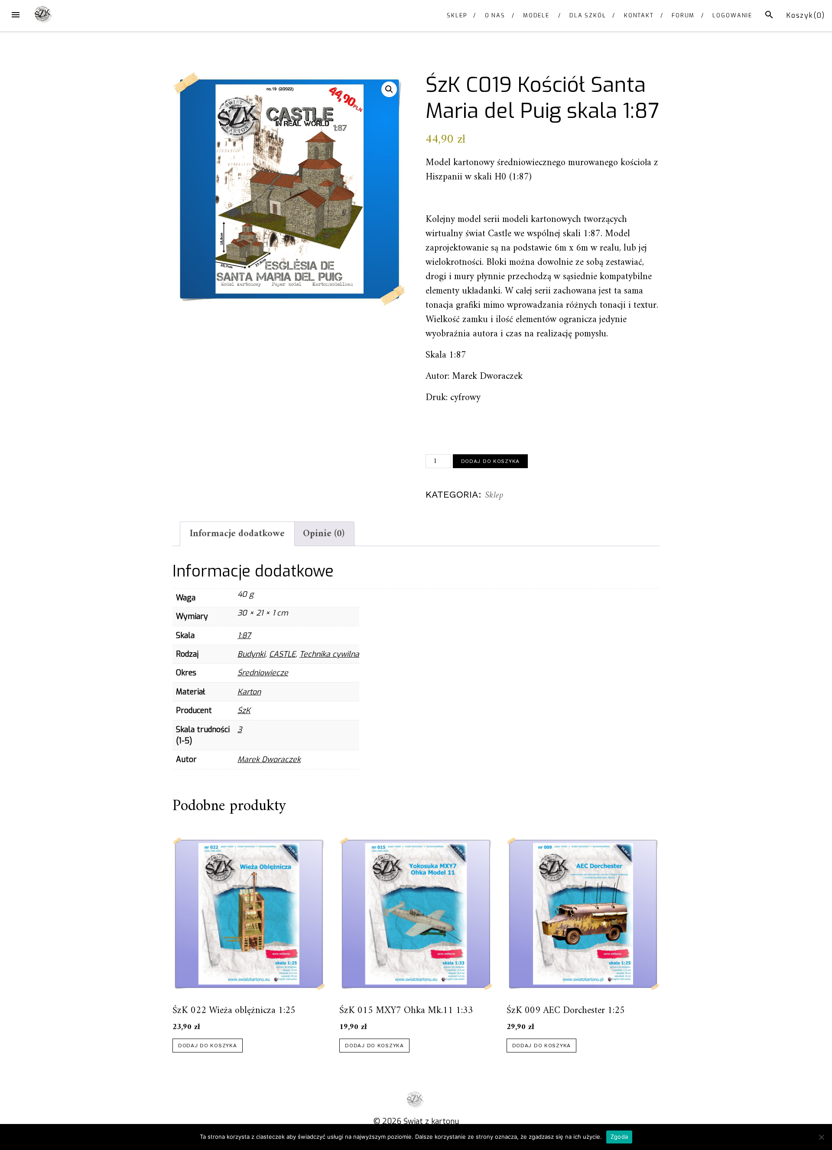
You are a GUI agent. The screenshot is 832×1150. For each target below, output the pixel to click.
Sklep (494, 495)
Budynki (251, 654)
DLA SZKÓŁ (587, 15)
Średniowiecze (262, 673)
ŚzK (243, 710)
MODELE (536, 15)
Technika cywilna (329, 654)
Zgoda (619, 1136)
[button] (389, 89)
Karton (249, 692)
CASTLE (282, 654)
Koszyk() (805, 15)
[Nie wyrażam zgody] (821, 1137)
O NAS (495, 15)
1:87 (244, 635)
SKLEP (457, 15)
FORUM (683, 15)
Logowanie (732, 15)
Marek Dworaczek (269, 759)
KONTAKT (639, 15)
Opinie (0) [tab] (323, 533)
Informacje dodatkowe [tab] (237, 533)
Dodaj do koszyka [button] (207, 1045)
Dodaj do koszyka (490, 461)
